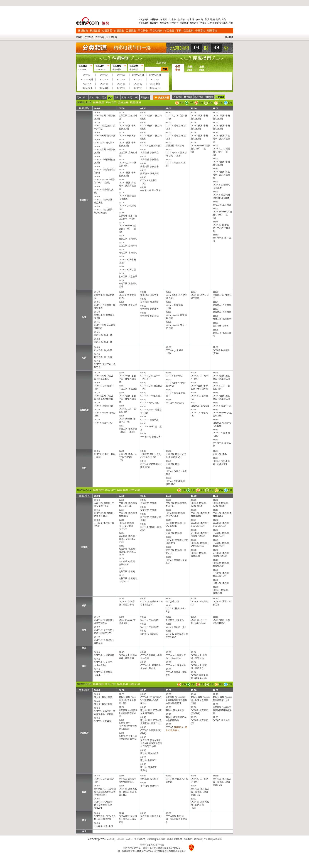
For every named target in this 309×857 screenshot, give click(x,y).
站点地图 (120, 839)
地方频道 (198, 97)
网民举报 (198, 839)
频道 (152, 23)
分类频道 (219, 97)
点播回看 (107, 30)
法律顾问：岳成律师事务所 (169, 839)
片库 (162, 23)
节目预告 (143, 30)
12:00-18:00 (123, 102)
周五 (104, 97)
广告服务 (207, 839)
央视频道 (119, 30)
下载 (178, 30)
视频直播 (95, 30)
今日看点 (200, 30)
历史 (196, 23)
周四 (98, 97)
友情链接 (217, 839)
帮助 (181, 102)
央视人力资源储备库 (135, 839)
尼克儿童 (214, 23)
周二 (85, 97)
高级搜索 (161, 62)
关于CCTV (92, 839)
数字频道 (188, 97)
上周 (123, 97)
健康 (186, 23)
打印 (230, 102)
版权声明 (151, 839)
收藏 (210, 102)
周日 (116, 97)
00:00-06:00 (98, 102)
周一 (79, 97)
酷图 (226, 23)
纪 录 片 (190, 19)
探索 (182, 23)
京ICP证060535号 (132, 848)
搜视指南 (154, 19)
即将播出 (145, 97)
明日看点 (212, 30)
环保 (230, 23)
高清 (146, 23)
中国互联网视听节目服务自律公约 (170, 851)
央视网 (79, 37)
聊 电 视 (216, 19)
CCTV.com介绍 (106, 839)
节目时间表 (156, 30)
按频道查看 (163, 97)
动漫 (202, 23)
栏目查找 (188, 30)
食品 (223, 19)
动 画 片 (199, 19)
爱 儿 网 (208, 19)
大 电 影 (172, 19)
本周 (130, 97)
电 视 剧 (163, 19)
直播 (146, 19)
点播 (140, 23)
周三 (91, 97)
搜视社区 (89, 37)
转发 (220, 102)
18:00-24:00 (135, 102)
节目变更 (169, 30)
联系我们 (188, 839)
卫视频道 (131, 30)
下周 (136, 97)
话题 (221, 23)
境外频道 (209, 97)
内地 (172, 23)
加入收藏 (229, 37)
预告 (156, 23)
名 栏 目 (181, 19)
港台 (176, 23)
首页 (140, 19)
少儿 (206, 23)
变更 (200, 102)
